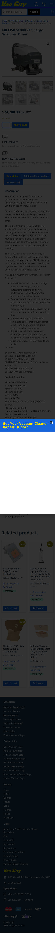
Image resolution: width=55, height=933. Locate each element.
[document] (27, 466)
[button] (51, 423)
